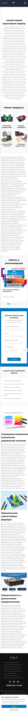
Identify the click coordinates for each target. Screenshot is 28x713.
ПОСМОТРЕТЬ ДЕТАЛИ (7, 118)
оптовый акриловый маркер (12, 398)
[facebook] (10, 681)
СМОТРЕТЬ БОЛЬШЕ (8, 297)
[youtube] (18, 681)
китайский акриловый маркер (12, 381)
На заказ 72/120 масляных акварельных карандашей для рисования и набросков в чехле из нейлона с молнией (7, 145)
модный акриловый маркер (12, 387)
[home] (5, 3)
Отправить (14, 359)
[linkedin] (14, 681)
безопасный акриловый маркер (13, 390)
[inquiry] (26, 350)
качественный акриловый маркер (13, 384)
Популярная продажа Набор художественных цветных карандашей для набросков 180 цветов (7, 126)
